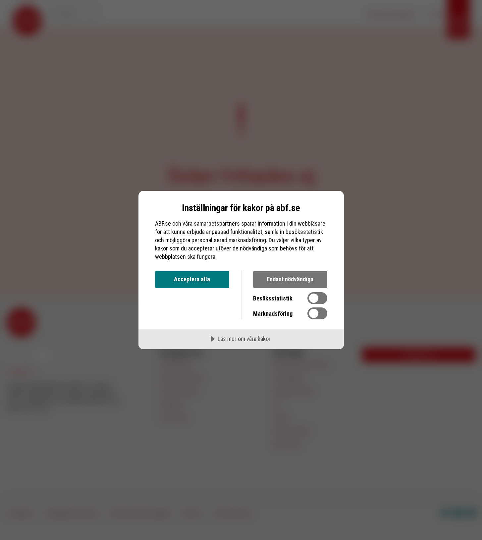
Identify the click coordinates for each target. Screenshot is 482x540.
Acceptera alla (192, 279)
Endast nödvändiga (290, 279)
